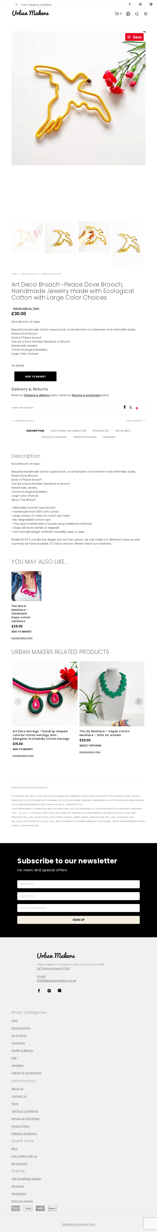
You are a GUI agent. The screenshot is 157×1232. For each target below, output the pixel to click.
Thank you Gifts (55, 804)
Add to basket (21, 631)
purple (59, 817)
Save (137, 37)
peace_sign (48, 817)
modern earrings (92, 813)
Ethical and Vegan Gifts (94, 796)
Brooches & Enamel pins (56, 796)
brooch (52, 808)
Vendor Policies (85, 437)
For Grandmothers (119, 796)
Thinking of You (74, 804)
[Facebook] (126, 408)
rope (32, 821)
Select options (90, 745)
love (56, 813)
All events (17, 1186)
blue (44, 808)
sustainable (104, 821)
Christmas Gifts (29, 274)
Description (35, 431)
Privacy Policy (20, 1126)
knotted (48, 813)
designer (85, 808)
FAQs (14, 1104)
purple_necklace (90, 817)
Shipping (109, 437)
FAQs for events (22, 1201)
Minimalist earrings (71, 813)
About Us (17, 1089)
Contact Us (19, 1096)
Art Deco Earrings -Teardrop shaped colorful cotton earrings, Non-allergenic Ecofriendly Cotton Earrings (41, 735)
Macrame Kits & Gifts (104, 800)
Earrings (75, 796)
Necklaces (122, 800)
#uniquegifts (26, 808)
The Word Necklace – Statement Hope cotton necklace (20, 613)
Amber (37, 808)
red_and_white (114, 817)
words (15, 825)
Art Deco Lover (33, 796)
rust (46, 821)
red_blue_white (20, 821)
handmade (136, 808)
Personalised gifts (51, 274)
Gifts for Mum (49, 800)
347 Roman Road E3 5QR (53, 968)
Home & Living (20, 1028)
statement (67, 821)
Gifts (14, 1021)
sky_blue (55, 821)
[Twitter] (132, 408)
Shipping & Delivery (24, 1133)
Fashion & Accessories (26, 1073)
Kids (14, 1058)
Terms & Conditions (24, 1111)
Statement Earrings (85, 821)
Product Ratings (54, 437)
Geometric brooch (106, 808)
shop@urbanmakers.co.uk (56, 980)
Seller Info (123, 431)
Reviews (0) (101, 431)
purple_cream (72, 817)
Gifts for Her (33, 800)
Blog (14, 1149)
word (141, 821)
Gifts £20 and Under (69, 800)
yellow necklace (29, 825)
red (103, 817)
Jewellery (86, 800)
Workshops (18, 1194)
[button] (118, 14)
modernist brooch (114, 813)
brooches (63, 808)
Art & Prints (18, 1035)
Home (14, 274)
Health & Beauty (22, 1050)
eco (93, 808)
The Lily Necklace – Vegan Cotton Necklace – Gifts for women (104, 733)
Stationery (18, 1043)
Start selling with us (24, 1156)
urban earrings (128, 821)
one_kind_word (32, 817)
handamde (124, 808)
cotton (74, 808)
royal (39, 821)
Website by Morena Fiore (78, 1224)
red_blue (129, 817)
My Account (19, 1164)
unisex (115, 821)
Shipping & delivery (36, 395)
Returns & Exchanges (86, 395)
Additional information (68, 431)
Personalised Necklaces (31, 804)
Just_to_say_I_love (23, 813)
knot (39, 813)
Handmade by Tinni (26, 308)
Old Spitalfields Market (26, 1179)
